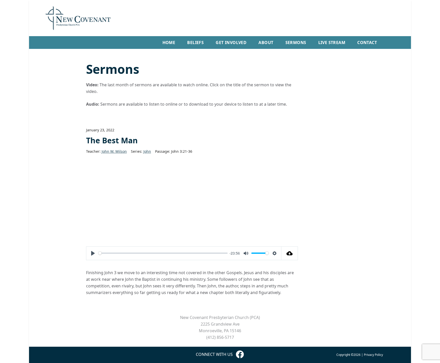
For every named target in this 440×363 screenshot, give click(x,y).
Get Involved (231, 42)
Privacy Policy (373, 355)
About (265, 42)
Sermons (295, 42)
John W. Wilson (114, 151)
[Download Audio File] (289, 253)
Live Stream (331, 42)
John (147, 151)
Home (168, 42)
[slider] (163, 253)
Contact (367, 42)
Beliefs (195, 42)
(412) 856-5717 (220, 337)
